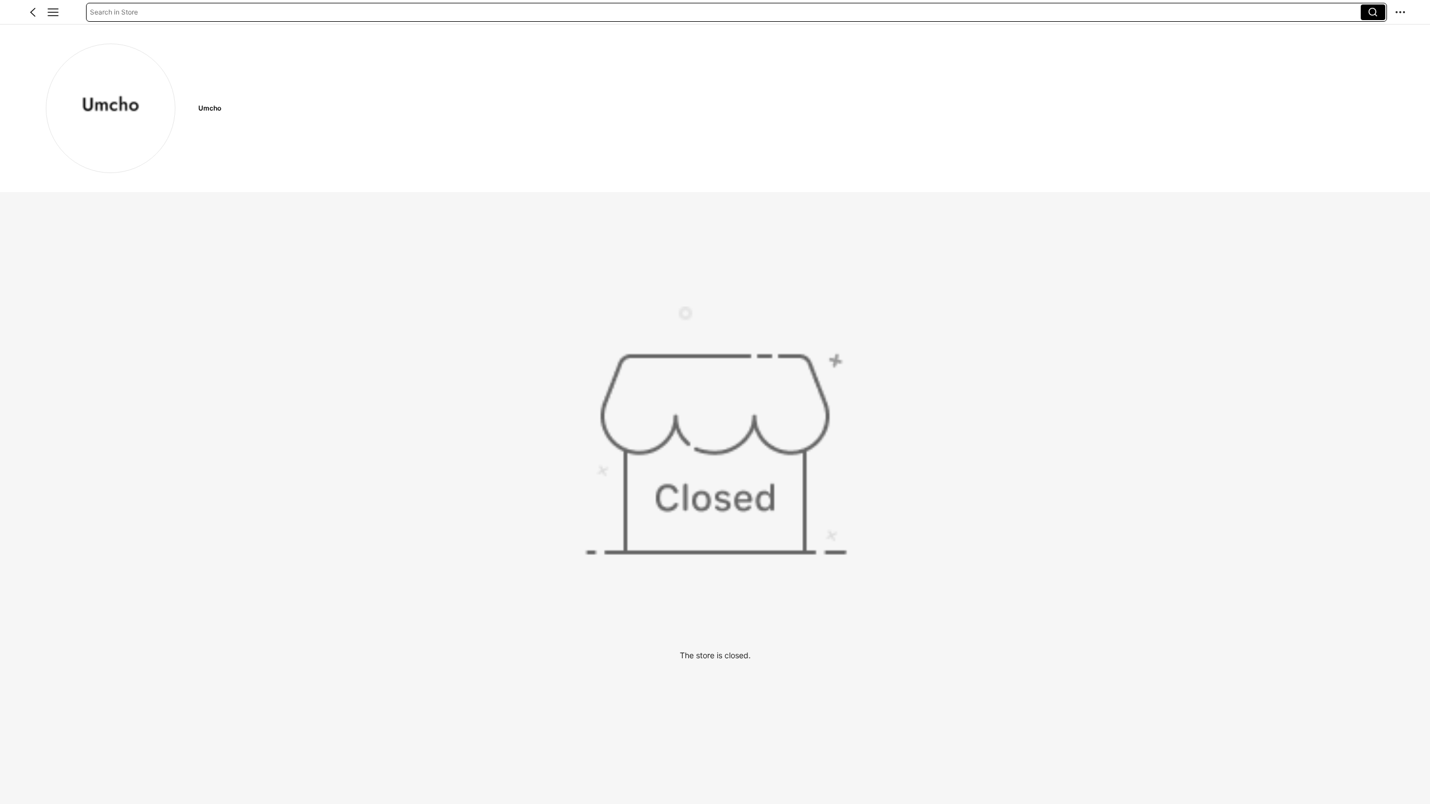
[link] (110, 108)
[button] (33, 12)
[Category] (53, 12)
